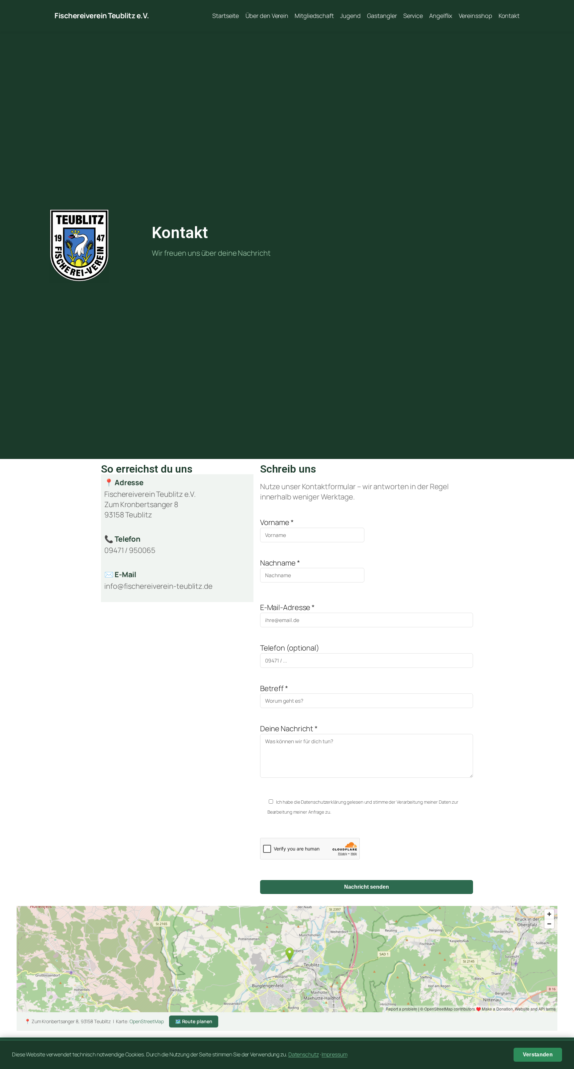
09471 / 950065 (129, 550)
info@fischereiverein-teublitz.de (158, 586)
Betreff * (274, 688)
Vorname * (277, 522)
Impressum (334, 1054)
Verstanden (538, 1054)
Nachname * (280, 563)
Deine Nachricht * (289, 729)
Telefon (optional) (289, 648)
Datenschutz (303, 1054)
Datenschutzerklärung (323, 802)
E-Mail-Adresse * (287, 607)
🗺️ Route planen (194, 1021)
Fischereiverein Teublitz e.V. (101, 16)
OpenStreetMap (147, 1021)
